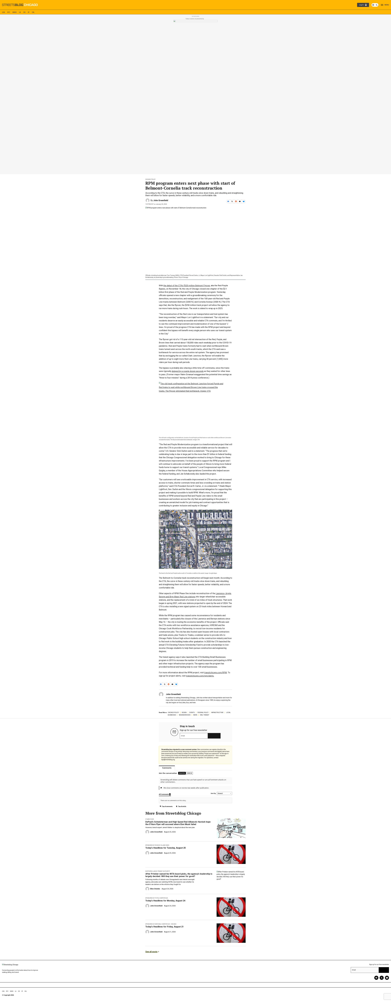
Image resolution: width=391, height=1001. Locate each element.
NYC (8, 12)
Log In (361, 5)
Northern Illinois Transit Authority (157, 871)
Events (192, 712)
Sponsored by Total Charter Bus (156, 898)
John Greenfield (160, 200)
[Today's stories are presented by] (195, 96)
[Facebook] (376, 978)
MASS (15, 12)
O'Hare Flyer (149, 819)
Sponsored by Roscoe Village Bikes (157, 845)
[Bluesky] (387, 978)
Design (184, 712)
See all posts (151, 951)
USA (3, 12)
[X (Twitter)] (382, 978)
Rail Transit (204, 715)
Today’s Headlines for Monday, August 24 (165, 900)
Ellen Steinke (155, 889)
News (195, 715)
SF (28, 12)
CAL (33, 12)
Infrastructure (217, 712)
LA (20, 12)
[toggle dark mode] (374, 5)
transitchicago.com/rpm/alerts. (200, 676)
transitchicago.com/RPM (215, 672)
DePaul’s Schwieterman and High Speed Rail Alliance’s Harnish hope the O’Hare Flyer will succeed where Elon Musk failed (178, 823)
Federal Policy (203, 712)
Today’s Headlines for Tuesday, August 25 (165, 848)
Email (183, 736)
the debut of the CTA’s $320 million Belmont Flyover (186, 285)
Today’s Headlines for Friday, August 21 (164, 926)
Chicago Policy (150, 179)
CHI (24, 12)
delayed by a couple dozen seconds (188, 371)
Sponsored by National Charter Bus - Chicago (160, 924)
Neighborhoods (185, 715)
